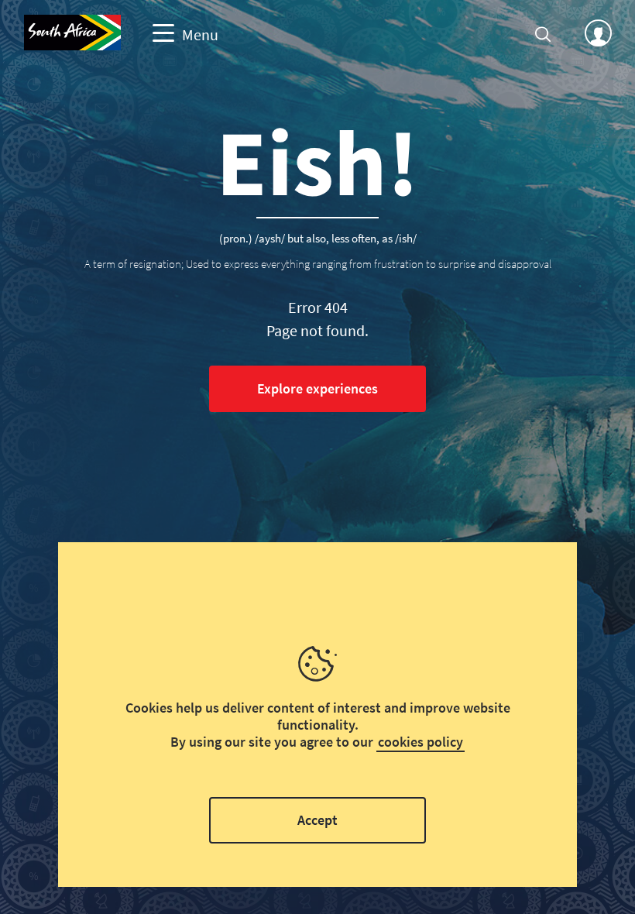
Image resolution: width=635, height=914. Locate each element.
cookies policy (420, 742)
